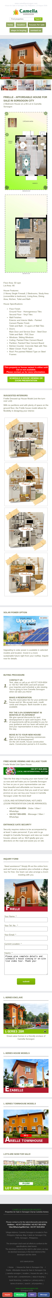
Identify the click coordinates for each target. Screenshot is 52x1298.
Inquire (7, 1295)
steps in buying (18, 30)
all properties (37, 1284)
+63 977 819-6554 (17, 808)
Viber (32, 1295)
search (27, 1284)
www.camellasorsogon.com (26, 1288)
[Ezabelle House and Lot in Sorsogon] (26, 1092)
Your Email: (9, 934)
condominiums (25, 1277)
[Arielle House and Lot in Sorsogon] (26, 1142)
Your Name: (9, 916)
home (10, 25)
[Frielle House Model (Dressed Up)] (26, 461)
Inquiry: (7, 953)
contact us (35, 30)
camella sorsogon (14, 1273)
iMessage (43, 1295)
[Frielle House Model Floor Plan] (26, 194)
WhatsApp (20, 1295)
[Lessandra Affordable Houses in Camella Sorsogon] (26, 1033)
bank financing (15, 1280)
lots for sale (12, 1277)
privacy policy (38, 1280)
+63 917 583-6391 (17, 814)
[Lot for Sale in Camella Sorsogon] (26, 1190)
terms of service (17, 1284)
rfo (46, 1273)
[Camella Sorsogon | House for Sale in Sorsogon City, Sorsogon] (26, 12)
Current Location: (12, 944)
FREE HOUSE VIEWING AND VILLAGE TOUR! (25, 761)
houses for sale (36, 25)
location (21, 25)
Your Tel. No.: (10, 925)
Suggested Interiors (15, 395)
